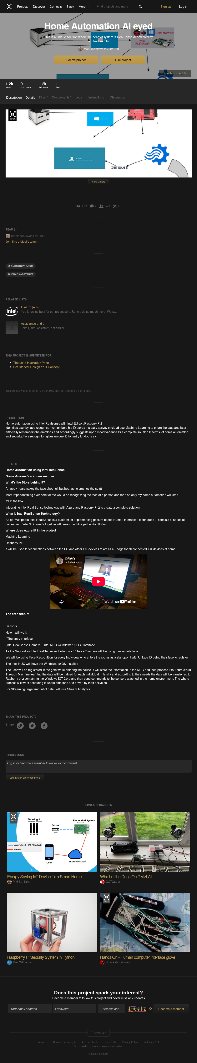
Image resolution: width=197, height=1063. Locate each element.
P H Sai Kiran (22, 881)
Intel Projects (30, 307)
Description (14, 97)
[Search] (140, 6)
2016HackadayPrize (20, 274)
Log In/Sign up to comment (25, 777)
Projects (22, 6)
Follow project (76, 60)
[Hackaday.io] (9, 6)
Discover (39, 6)
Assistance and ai (33, 323)
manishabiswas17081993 (101, 49)
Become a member (65, 998)
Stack (70, 6)
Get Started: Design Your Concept (36, 367)
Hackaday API (151, 1042)
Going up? (100, 1032)
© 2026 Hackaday (98, 1053)
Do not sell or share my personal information (98, 1046)
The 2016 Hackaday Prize (12, 115)
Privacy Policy (130, 1042)
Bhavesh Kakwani (118, 962)
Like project (123, 60)
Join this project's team (21, 241)
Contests (56, 6)
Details (30, 97)
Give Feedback (89, 1042)
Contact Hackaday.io (64, 1042)
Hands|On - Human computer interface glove (137, 957)
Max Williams (22, 962)
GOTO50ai (113, 881)
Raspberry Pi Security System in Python (40, 957)
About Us (43, 1042)
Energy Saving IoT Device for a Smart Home (44, 876)
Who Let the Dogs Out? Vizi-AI (126, 876)
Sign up (165, 6)
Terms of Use (109, 1042)
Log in (183, 6)
